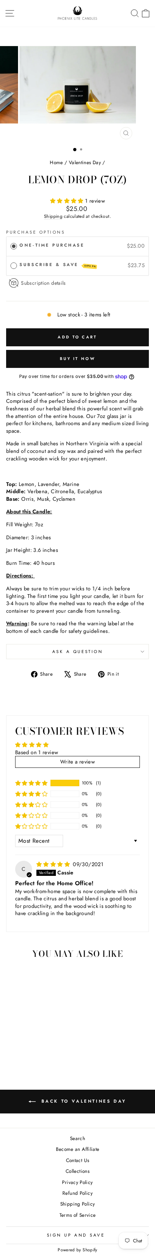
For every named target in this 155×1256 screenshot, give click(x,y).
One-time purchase (51, 245)
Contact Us (77, 1160)
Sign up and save (76, 1235)
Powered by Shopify (77, 1250)
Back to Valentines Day (83, 1101)
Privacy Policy (77, 1182)
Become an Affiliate (77, 1149)
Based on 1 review (36, 752)
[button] (67, 201)
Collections (77, 1171)
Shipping (53, 216)
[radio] (13, 246)
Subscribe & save (57, 264)
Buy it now (77, 358)
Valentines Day (85, 162)
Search (77, 1138)
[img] (53, 864)
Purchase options (35, 232)
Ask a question (77, 651)
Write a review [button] (77, 762)
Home (56, 162)
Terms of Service (77, 1215)
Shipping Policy (77, 1203)
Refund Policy (77, 1193)
